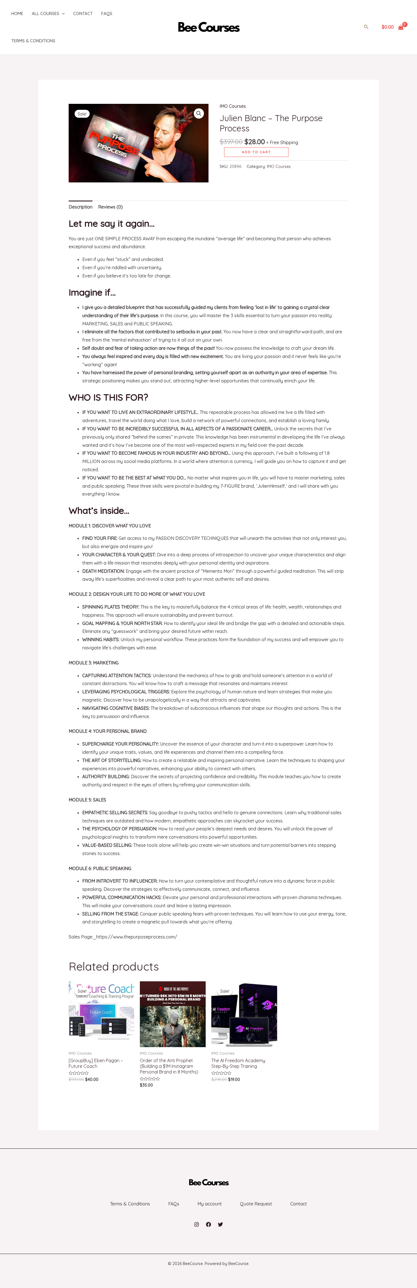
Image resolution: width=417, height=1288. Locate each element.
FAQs (106, 13)
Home (17, 13)
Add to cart (256, 152)
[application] (62, 13)
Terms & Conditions (33, 40)
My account (209, 1204)
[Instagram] (196, 1224)
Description (80, 207)
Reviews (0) (110, 207)
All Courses (45, 13)
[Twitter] (220, 1224)
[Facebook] (208, 1224)
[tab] (80, 207)
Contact (83, 13)
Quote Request (256, 1204)
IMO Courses (233, 106)
